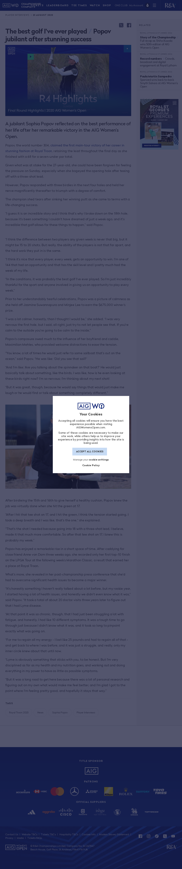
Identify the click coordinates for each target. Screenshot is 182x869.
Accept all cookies (89, 451)
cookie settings (99, 459)
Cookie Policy (91, 465)
